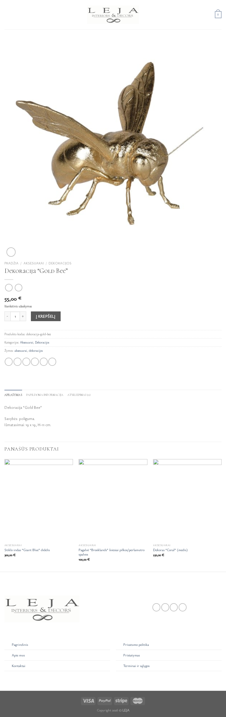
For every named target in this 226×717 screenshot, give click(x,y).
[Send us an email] (174, 607)
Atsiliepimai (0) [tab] (79, 395)
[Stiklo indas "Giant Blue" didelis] (38, 500)
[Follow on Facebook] (156, 607)
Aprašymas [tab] (13, 395)
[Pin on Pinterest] (44, 362)
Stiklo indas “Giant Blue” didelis (27, 550)
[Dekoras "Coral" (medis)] (187, 500)
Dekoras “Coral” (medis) (170, 550)
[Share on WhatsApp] (9, 362)
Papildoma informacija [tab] (44, 395)
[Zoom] (11, 252)
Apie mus (18, 655)
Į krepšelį (46, 316)
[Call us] (183, 607)
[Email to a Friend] (35, 362)
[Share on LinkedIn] (52, 362)
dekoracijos (36, 351)
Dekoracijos (60, 263)
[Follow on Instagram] (165, 607)
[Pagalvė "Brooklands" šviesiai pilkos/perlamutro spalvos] (113, 500)
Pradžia (11, 263)
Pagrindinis (20, 644)
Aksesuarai (34, 263)
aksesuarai (20, 351)
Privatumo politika (136, 644)
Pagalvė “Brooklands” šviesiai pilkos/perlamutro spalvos (111, 552)
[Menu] (7, 14)
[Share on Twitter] (26, 362)
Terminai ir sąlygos (136, 665)
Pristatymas (131, 655)
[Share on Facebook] (17, 362)
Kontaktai (18, 665)
